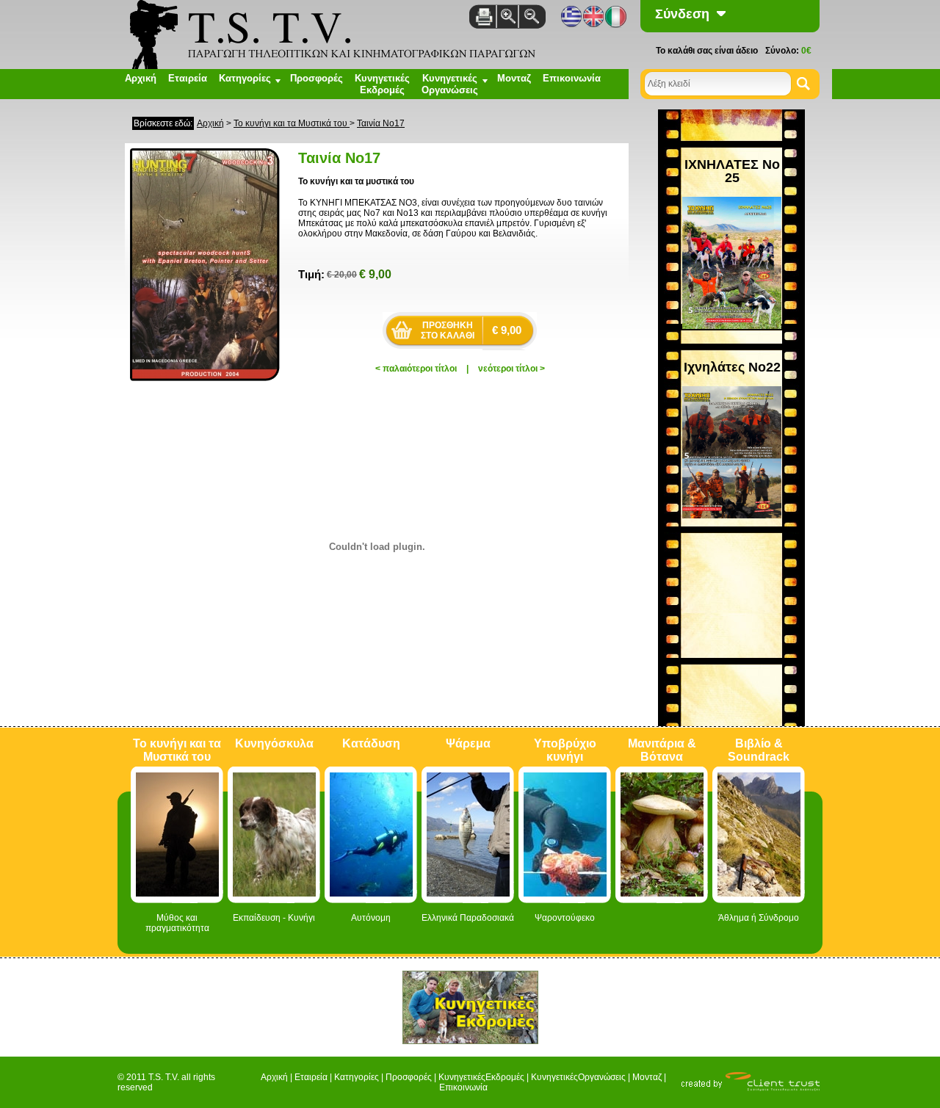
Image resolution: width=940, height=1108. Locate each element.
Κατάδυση (371, 743)
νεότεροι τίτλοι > (511, 368)
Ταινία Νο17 (381, 123)
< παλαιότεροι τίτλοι (416, 368)
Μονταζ (514, 78)
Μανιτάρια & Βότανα (662, 750)
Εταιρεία (187, 78)
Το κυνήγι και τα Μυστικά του (292, 123)
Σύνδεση (682, 14)
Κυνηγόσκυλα (274, 743)
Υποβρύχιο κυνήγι (565, 750)
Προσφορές (316, 78)
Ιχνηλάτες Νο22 (732, 367)
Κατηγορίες (356, 1077)
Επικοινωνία (572, 78)
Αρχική (140, 78)
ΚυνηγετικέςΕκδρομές (382, 84)
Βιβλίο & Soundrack (758, 750)
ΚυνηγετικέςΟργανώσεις (578, 1077)
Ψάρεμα (468, 743)
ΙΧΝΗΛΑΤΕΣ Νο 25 (732, 171)
